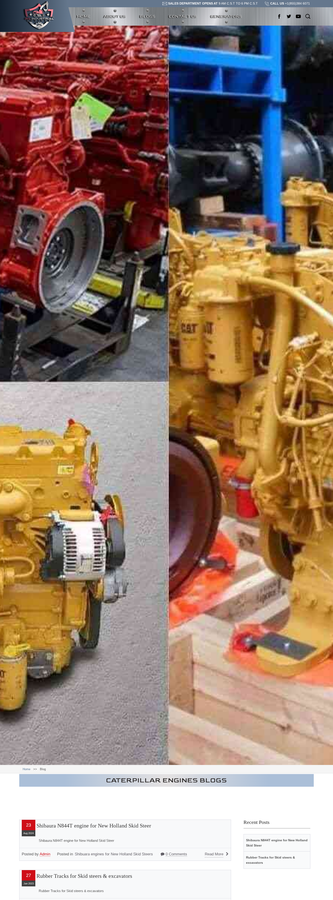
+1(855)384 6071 (290, 3)
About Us (115, 16)
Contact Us (183, 16)
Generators (226, 16)
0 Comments (176, 854)
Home (87, 16)
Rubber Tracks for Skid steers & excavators (84, 876)
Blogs (147, 16)
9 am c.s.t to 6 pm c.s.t (213, 3)
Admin (45, 854)
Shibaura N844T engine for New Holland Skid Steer (93, 826)
